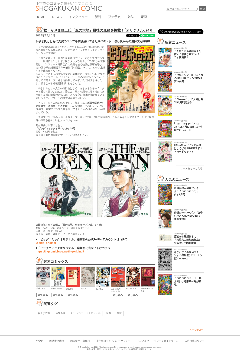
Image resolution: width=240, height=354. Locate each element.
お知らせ (60, 313)
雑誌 (131, 17)
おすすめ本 (44, 313)
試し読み (43, 295)
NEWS (57, 17)
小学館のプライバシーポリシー (113, 340)
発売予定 (114, 17)
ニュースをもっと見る (190, 168)
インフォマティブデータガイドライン (158, 340)
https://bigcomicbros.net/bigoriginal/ (60, 251)
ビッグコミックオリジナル (85, 313)
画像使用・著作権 (80, 340)
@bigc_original (46, 242)
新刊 (98, 17)
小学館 (39, 340)
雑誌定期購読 (56, 340)
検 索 (202, 8)
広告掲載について (194, 340)
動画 (144, 17)
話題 (108, 313)
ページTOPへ (196, 329)
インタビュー (78, 17)
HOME (40, 17)
